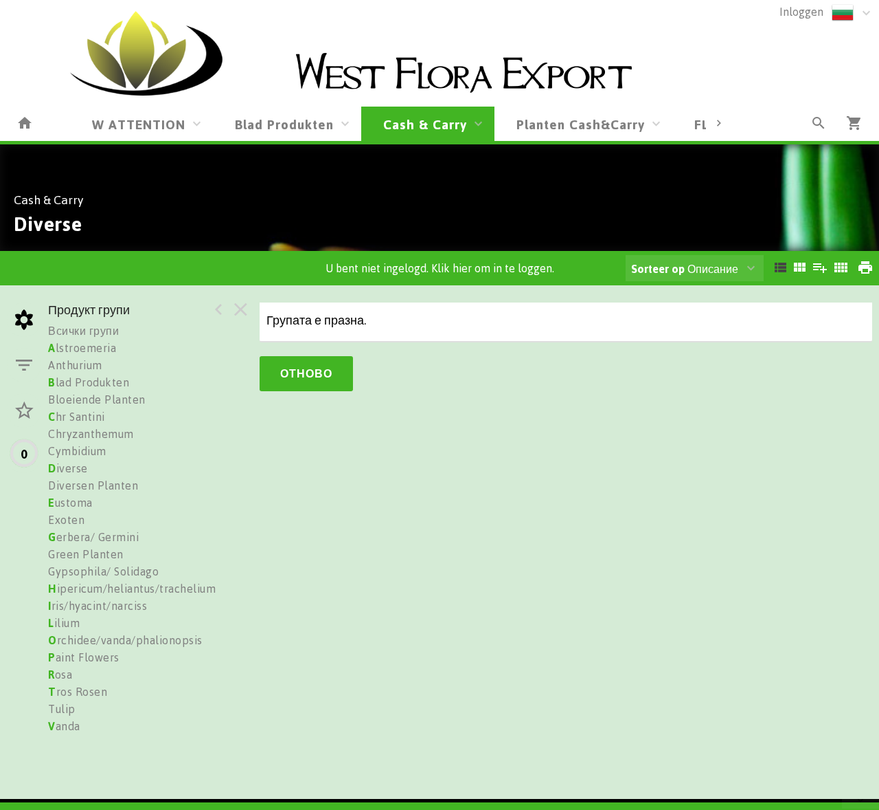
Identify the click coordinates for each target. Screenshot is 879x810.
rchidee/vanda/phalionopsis (125, 640)
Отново (306, 373)
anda (64, 726)
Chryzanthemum (91, 434)
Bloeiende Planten (97, 399)
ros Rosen (77, 692)
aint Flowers (83, 657)
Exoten (66, 520)
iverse (68, 468)
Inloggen (801, 12)
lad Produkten (88, 382)
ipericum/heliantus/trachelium (132, 588)
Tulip (62, 709)
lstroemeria (82, 348)
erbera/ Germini (93, 537)
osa (60, 674)
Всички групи (83, 331)
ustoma (70, 503)
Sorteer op (658, 269)
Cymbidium (77, 451)
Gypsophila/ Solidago (103, 571)
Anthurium (75, 365)
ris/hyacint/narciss (97, 606)
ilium (64, 623)
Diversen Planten (93, 485)
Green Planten (86, 554)
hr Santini (76, 417)
